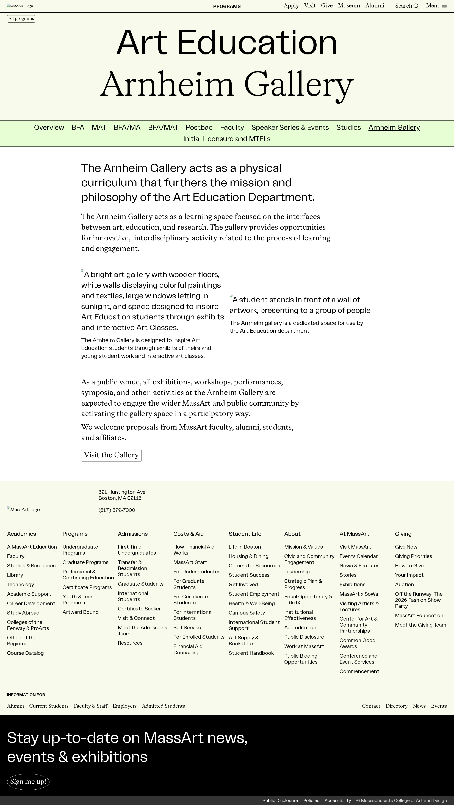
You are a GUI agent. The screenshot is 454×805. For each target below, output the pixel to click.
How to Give (409, 565)
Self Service (187, 627)
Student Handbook (251, 653)
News (419, 706)
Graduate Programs (85, 562)
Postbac (199, 127)
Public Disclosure (304, 637)
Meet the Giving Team (420, 625)
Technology (20, 584)
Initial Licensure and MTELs (227, 138)
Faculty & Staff (90, 706)
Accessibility (338, 800)
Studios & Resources (31, 565)
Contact (371, 706)
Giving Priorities (413, 556)
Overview (49, 127)
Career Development (31, 603)
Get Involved (243, 584)
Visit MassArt (355, 546)
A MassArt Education (32, 546)
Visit (310, 6)
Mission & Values (303, 546)
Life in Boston (245, 546)
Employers (125, 706)
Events (439, 706)
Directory (397, 706)
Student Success (249, 575)
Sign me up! (28, 781)
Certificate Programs (87, 587)
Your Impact (409, 575)
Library (15, 575)
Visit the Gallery (111, 455)
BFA (78, 127)
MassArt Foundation (419, 615)
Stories (348, 575)
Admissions (133, 534)
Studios (348, 127)
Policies (311, 800)
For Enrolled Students (199, 637)
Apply (291, 6)
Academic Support (29, 594)
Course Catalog (25, 653)
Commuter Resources (254, 565)
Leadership (297, 571)
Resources (130, 643)
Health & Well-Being (252, 603)
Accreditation (300, 627)
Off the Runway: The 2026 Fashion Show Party (419, 600)
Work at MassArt (304, 646)
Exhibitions (352, 584)
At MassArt (354, 534)
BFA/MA (127, 127)
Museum (349, 6)
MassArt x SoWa (359, 594)
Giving (403, 534)
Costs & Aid (188, 534)
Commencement (359, 671)
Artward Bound (81, 612)
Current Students (49, 706)
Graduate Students (141, 584)
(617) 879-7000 (117, 510)
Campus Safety (247, 612)
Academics (21, 534)
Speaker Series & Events (290, 127)
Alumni (375, 6)
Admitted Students (163, 706)
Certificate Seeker (139, 608)
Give (327, 6)
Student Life (245, 534)
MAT (99, 127)
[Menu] (436, 6)
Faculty (232, 127)
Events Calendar (359, 556)
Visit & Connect (136, 618)
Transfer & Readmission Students (132, 568)
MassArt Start (190, 562)
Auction (404, 584)
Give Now (406, 546)
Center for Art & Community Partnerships (359, 625)
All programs (21, 18)
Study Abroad (23, 612)
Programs (75, 534)
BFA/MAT (163, 127)
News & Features (359, 565)
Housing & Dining (248, 556)
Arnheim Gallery (394, 127)
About (292, 534)
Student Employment (254, 594)
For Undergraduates (196, 571)
